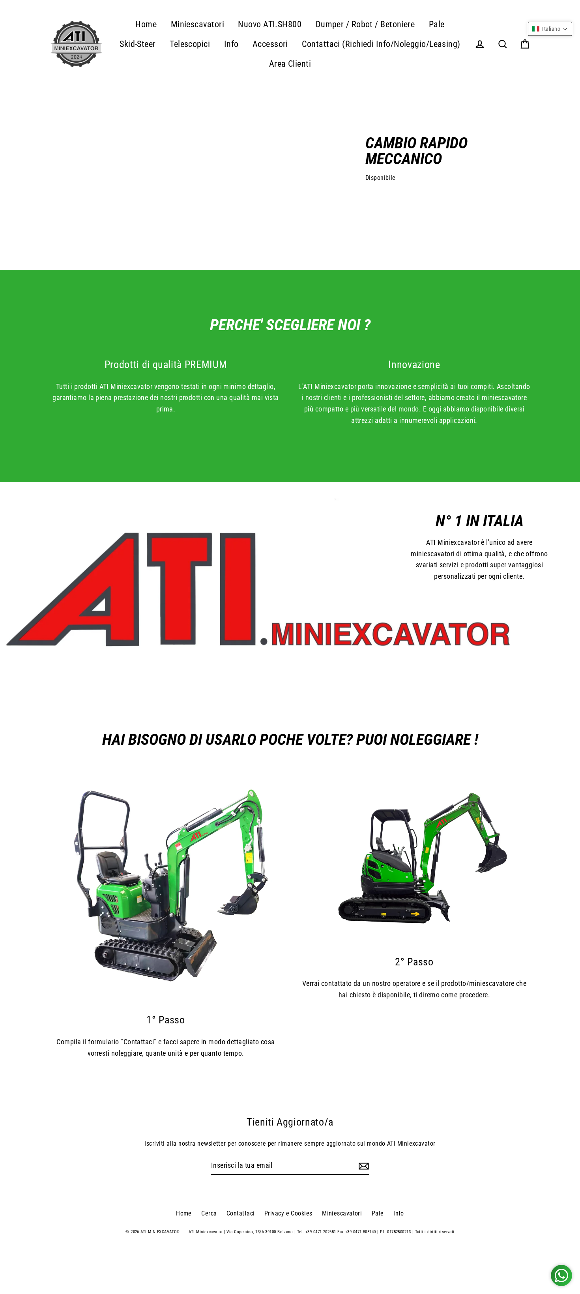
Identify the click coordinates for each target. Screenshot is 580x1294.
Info (231, 44)
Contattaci (240, 1213)
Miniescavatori (197, 24)
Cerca (209, 1213)
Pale (437, 24)
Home (146, 24)
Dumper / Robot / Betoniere (365, 24)
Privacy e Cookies (288, 1213)
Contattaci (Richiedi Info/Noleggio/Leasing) (381, 44)
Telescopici (190, 44)
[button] (550, 29)
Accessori (270, 44)
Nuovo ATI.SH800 (269, 24)
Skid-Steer (138, 44)
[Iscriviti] (362, 1166)
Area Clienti (290, 64)
